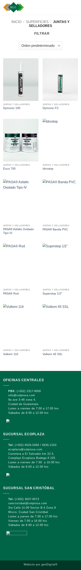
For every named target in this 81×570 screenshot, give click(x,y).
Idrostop (48, 168)
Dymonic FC (51, 108)
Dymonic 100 (11, 108)
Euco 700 (9, 168)
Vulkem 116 (10, 354)
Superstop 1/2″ (52, 293)
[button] (75, 7)
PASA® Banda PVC (55, 229)
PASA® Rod (11, 293)
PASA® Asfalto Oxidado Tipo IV (18, 231)
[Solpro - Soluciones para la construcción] (26, 7)
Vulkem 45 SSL (53, 354)
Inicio (16, 22)
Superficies (37, 22)
